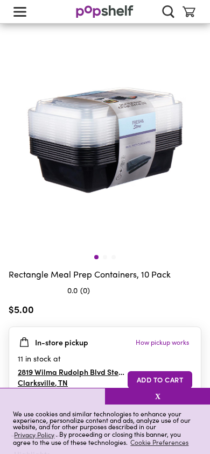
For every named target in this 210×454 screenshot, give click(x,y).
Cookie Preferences (159, 442)
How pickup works (162, 342)
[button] (52, 396)
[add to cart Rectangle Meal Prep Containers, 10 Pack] (160, 379)
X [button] (157, 396)
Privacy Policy (34, 434)
